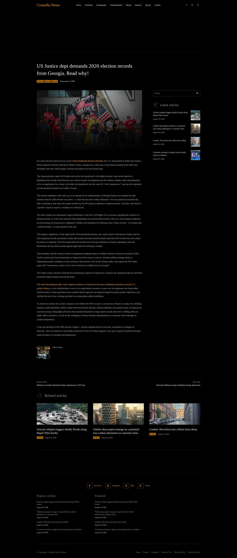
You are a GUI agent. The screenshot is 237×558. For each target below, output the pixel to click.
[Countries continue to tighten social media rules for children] (195, 155)
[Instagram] (192, 5)
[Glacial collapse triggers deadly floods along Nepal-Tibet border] (195, 115)
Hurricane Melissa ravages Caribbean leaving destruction (178, 385)
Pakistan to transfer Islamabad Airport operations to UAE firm (61, 385)
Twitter (147, 486)
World (54, 81)
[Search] (197, 93)
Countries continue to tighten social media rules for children (59, 529)
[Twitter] (198, 5)
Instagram (116, 486)
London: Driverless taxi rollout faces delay (169, 141)
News (47, 81)
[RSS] (126, 485)
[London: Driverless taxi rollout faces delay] (195, 142)
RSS (132, 486)
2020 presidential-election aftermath (87, 161)
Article (40, 81)
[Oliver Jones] (43, 352)
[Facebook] (186, 5)
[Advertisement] (118, 31)
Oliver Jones (57, 347)
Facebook (97, 486)
